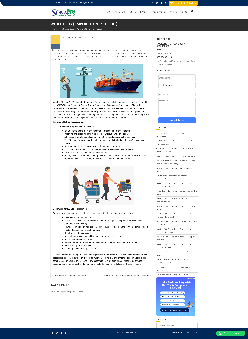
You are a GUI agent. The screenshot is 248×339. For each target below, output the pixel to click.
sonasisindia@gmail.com (82, 2)
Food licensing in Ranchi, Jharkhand (70, 275)
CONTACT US (159, 11)
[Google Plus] (166, 3)
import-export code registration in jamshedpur (72, 56)
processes (57, 111)
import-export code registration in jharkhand (111, 56)
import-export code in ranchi (112, 50)
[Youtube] (162, 3)
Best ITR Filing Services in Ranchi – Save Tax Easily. (175, 156)
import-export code (62, 50)
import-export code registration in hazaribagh (128, 53)
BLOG (184, 11)
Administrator (67, 37)
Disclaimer (137, 332)
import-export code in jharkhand (86, 50)
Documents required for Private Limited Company (126, 275)
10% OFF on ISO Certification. (183, 3)
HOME (108, 11)
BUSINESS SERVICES (138, 11)
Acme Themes (192, 332)
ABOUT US (120, 11)
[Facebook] (152, 3)
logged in (64, 292)
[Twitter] (157, 3)
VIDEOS (173, 11)
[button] (192, 11)
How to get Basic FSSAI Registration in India (173, 275)
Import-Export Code (86, 37)
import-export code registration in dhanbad (89, 53)
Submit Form (177, 120)
